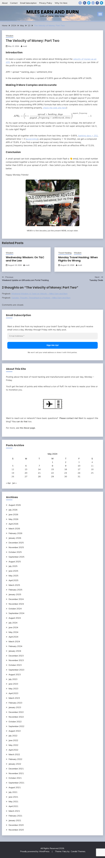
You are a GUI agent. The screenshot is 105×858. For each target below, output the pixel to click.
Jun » (14, 483)
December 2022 (16, 712)
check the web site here (54, 107)
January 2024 (15, 651)
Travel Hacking (64, 253)
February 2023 (15, 702)
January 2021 (15, 820)
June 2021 (13, 797)
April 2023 (13, 693)
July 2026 (13, 509)
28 (39, 476)
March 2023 (14, 698)
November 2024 (16, 604)
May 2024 (13, 632)
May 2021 (13, 801)
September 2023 (16, 669)
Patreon (101, 2)
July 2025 (13, 566)
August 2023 (15, 674)
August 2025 (15, 561)
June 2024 (13, 627)
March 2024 (14, 641)
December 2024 (16, 599)
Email (93, 2)
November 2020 (16, 829)
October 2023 (15, 665)
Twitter (88, 2)
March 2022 (14, 754)
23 (65, 473)
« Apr (8, 483)
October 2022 (15, 721)
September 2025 (16, 557)
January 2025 (15, 594)
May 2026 (13, 519)
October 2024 (15, 608)
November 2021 (16, 773)
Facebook (97, 2)
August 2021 (15, 787)
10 (79, 465)
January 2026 (15, 538)
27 (26, 476)
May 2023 (13, 688)
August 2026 (15, 505)
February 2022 (15, 759)
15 (52, 469)
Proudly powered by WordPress (35, 851)
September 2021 (16, 782)
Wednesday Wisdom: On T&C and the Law (25, 259)
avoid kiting (32, 139)
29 (52, 476)
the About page (27, 428)
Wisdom (9, 36)
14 (39, 469)
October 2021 (15, 778)
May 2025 (13, 575)
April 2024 (13, 636)
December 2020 (16, 825)
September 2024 (16, 613)
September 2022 (16, 726)
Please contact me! (68, 418)
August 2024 (15, 618)
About (5, 3)
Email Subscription (28, 3)
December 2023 (16, 655)
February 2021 (15, 815)
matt (25, 46)
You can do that (20, 421)
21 (39, 473)
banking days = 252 (88, 135)
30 (65, 476)
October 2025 (15, 552)
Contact (14, 3)
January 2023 (15, 707)
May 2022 (13, 745)
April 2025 (13, 580)
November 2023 (16, 660)
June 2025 (13, 571)
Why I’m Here (61, 3)
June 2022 (13, 740)
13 (26, 469)
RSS (84, 2)
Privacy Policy (45, 3)
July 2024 (13, 622)
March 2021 (14, 811)
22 (52, 473)
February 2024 (15, 646)
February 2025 (15, 589)
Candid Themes (78, 851)
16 (65, 469)
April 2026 (13, 523)
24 (79, 473)
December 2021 (16, 768)
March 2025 (14, 585)
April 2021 (13, 806)
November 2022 (16, 717)
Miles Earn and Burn (52, 12)
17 (79, 469)
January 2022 (15, 764)
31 (79, 476)
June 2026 (13, 514)
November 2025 (16, 547)
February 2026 (15, 533)
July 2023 (13, 679)
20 (26, 473)
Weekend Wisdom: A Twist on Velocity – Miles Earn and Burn (39, 293)
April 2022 (13, 750)
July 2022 (13, 735)
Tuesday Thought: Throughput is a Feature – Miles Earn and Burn (40, 297)
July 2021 (13, 792)
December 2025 (16, 542)
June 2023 (13, 684)
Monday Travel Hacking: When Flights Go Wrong (78, 259)
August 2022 (15, 731)
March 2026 (14, 528)
